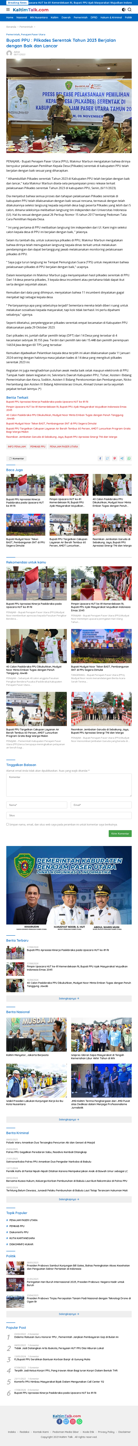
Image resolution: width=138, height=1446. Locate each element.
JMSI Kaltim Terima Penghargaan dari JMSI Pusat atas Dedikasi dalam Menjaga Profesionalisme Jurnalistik (100, 1104)
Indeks (12, 1432)
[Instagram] (73, 1422)
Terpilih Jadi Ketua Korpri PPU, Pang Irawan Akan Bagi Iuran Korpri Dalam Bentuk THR (66, 1370)
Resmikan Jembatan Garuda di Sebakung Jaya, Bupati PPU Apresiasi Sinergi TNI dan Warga (61, 436)
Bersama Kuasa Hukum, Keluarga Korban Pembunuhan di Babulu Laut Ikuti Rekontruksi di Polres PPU (66, 1181)
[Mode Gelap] (124, 10)
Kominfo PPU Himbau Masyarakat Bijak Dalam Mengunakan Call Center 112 (59, 1381)
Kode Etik (88, 1432)
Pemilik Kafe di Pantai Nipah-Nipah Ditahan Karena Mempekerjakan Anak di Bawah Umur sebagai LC (67, 1171)
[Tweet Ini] (107, 458)
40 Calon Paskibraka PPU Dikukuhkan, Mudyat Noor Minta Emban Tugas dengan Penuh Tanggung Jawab (64, 416)
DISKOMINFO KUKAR (21, 1244)
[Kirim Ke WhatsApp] (129, 458)
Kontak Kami (41, 1432)
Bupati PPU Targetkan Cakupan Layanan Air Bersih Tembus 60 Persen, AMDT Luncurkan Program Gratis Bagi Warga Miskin (68, 430)
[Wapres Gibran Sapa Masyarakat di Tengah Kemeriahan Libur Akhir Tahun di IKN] (101, 1035)
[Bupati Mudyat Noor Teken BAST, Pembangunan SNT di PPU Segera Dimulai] (25, 525)
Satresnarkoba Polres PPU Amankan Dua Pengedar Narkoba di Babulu (48, 1161)
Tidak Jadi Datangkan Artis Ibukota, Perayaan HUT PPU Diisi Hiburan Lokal (59, 1348)
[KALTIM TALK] (30, 9)
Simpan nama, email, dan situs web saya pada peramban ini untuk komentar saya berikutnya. (63, 824)
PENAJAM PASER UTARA (64, 446)
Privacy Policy (106, 1432)
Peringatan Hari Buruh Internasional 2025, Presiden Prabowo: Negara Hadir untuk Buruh (75, 1283)
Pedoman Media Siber (66, 1432)
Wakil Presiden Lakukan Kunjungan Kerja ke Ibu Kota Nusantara (34, 1102)
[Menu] (8, 9)
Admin (17, 51)
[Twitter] (66, 1422)
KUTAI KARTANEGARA (22, 1238)
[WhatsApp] (79, 1422)
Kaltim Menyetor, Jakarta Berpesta (27, 1055)
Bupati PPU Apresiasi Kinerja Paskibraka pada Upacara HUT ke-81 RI (47, 401)
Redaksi (24, 1432)
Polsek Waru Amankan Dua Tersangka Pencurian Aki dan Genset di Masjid (50, 1142)
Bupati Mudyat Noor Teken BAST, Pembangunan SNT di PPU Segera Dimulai (51, 423)
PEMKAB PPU (37, 446)
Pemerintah (13, 34)
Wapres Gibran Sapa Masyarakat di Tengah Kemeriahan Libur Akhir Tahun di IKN (97, 1056)
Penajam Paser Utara (33, 34)
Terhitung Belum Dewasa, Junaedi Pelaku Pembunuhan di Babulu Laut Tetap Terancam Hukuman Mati (67, 1190)
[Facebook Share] (100, 458)
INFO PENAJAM (17, 446)
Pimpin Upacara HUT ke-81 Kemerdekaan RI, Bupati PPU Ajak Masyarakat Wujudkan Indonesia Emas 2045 (66, 408)
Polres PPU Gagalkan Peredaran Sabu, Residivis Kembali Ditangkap (46, 1152)
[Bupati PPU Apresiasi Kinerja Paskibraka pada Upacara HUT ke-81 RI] (25, 485)
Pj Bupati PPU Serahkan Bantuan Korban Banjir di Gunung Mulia (52, 1359)
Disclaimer (124, 1432)
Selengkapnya (68, 998)
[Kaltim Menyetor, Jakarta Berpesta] (36, 1035)
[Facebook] (59, 1422)
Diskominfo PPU (19, 1232)
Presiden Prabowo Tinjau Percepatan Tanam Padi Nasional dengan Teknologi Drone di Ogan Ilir (79, 1300)
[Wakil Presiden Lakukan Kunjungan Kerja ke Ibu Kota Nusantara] (36, 1081)
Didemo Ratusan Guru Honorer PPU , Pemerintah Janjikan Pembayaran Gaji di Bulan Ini (66, 1337)
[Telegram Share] (122, 458)
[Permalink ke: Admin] (9, 53)
